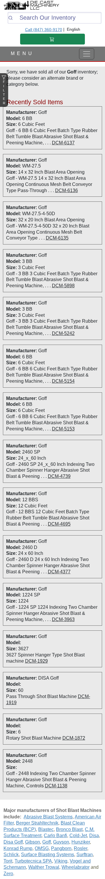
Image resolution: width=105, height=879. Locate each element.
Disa (94, 835)
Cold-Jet (78, 835)
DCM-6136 (66, 190)
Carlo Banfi (55, 835)
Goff (46, 841)
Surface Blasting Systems (47, 854)
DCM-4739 (59, 476)
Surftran (84, 854)
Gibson (32, 841)
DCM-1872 (73, 738)
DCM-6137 (63, 142)
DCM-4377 (59, 571)
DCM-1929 (36, 661)
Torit (8, 861)
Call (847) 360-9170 (43, 29)
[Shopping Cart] (52, 39)
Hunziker (80, 841)
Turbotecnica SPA (33, 861)
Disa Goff (13, 841)
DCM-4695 (59, 523)
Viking (60, 861)
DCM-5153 (63, 428)
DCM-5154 (63, 381)
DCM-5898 (63, 285)
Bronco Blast (69, 829)
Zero (8, 873)
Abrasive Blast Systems (48, 816)
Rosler (80, 848)
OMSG (42, 848)
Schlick (11, 854)
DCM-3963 (63, 619)
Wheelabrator (76, 867)
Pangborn (61, 848)
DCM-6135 (57, 237)
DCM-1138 (56, 785)
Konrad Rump (18, 848)
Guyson (61, 841)
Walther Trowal (43, 867)
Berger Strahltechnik (37, 822)
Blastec (46, 829)
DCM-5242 (63, 333)
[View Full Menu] (86, 53)
